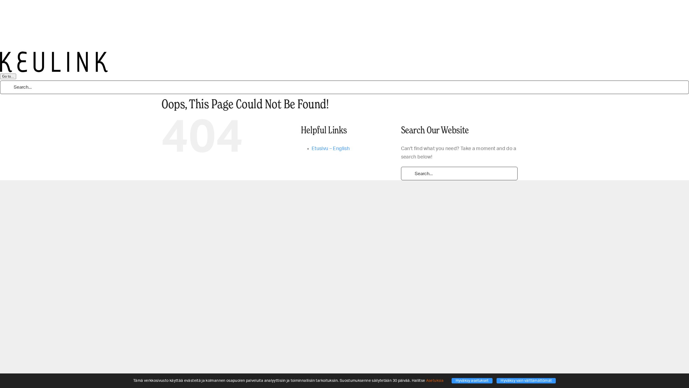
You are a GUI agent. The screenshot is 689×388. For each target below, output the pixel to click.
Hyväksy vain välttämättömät (526, 381)
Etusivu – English (331, 148)
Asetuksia (435, 381)
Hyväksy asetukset (472, 381)
